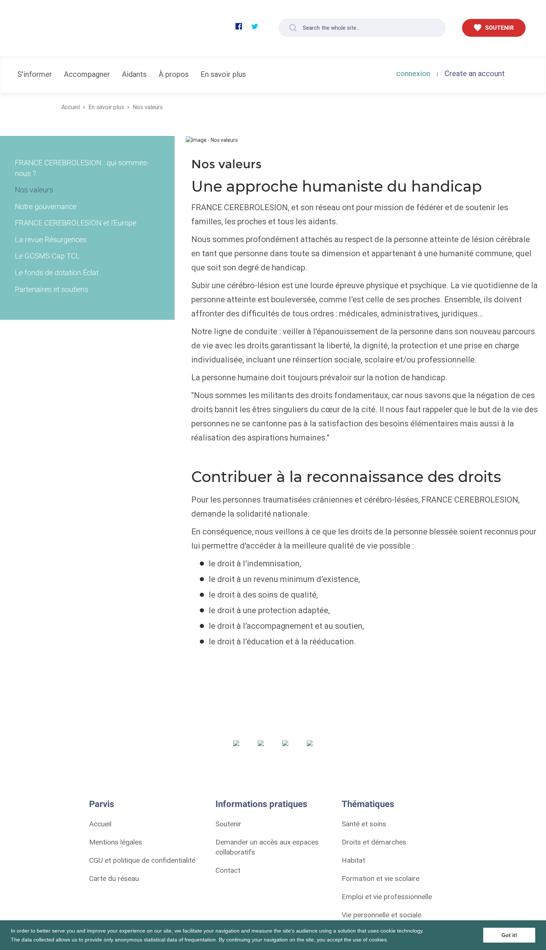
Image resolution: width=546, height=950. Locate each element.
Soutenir (228, 823)
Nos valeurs (148, 107)
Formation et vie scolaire (380, 878)
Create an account (475, 73)
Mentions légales (115, 841)
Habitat (353, 860)
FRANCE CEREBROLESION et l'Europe (75, 222)
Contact (227, 870)
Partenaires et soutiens (51, 289)
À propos (174, 74)
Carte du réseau (114, 878)
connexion (413, 73)
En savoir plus (223, 74)
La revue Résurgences (51, 239)
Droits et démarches (374, 841)
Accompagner (87, 74)
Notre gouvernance (46, 206)
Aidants (134, 74)
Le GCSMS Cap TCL (47, 255)
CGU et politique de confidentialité (142, 860)
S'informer (34, 74)
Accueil (70, 107)
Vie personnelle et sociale (381, 914)
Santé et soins (364, 823)
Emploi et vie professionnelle (387, 896)
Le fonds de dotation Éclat (56, 272)
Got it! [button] (509, 935)
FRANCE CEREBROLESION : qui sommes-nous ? (82, 168)
